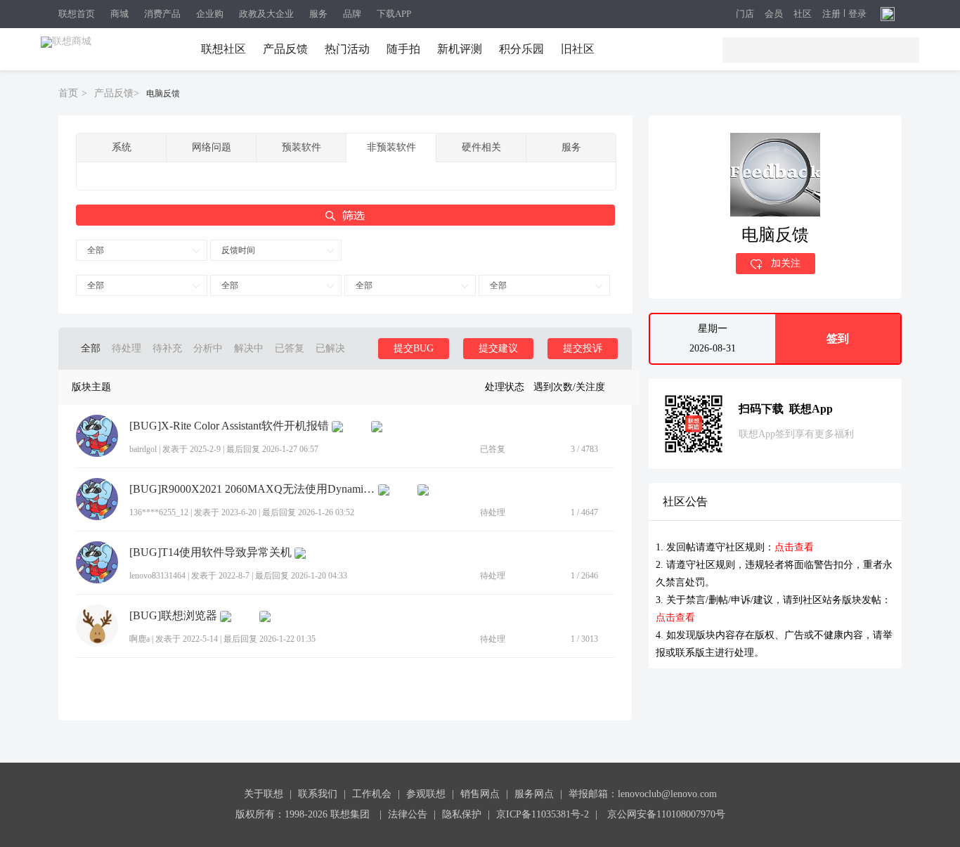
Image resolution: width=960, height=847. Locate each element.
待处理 (126, 348)
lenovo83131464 (157, 576)
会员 (774, 14)
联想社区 (223, 49)
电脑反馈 (163, 93)
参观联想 (426, 794)
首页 (68, 93)
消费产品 (162, 13)
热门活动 (347, 49)
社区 (802, 14)
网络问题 (211, 147)
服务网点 (534, 794)
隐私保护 (461, 814)
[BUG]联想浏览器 (173, 615)
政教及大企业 (266, 13)
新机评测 (459, 49)
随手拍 (403, 49)
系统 (121, 147)
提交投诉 (582, 348)
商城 (119, 13)
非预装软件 (391, 147)
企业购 (209, 13)
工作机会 (371, 794)
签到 (837, 338)
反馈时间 (238, 250)
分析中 (208, 348)
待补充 (167, 348)
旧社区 (578, 49)
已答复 (289, 348)
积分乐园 (521, 49)
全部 (95, 250)
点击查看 (794, 547)
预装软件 (301, 147)
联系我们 (317, 794)
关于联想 (263, 794)
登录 (857, 14)
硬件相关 (481, 147)
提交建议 (498, 348)
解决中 (249, 348)
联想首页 (76, 13)
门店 (745, 14)
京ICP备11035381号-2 (542, 814)
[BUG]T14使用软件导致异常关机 (210, 552)
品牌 (352, 13)
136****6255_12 (158, 512)
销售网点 (480, 794)
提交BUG (414, 348)
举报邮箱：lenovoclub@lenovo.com (643, 794)
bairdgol (143, 449)
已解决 (330, 348)
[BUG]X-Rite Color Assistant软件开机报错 (229, 426)
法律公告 (407, 814)
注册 (831, 14)
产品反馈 (285, 49)
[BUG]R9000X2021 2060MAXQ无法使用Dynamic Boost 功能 (252, 489)
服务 (318, 13)
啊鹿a (139, 639)
